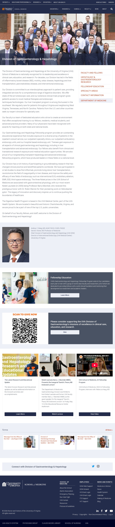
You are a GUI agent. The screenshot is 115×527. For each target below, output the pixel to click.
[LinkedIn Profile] (97, 511)
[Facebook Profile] (101, 511)
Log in (111, 514)
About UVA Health (59, 2)
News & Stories (101, 2)
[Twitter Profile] (106, 511)
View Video (95, 414)
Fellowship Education (92, 86)
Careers (111, 2)
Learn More (65, 295)
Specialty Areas (89, 91)
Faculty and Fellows (91, 73)
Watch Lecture (57, 414)
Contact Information (92, 95)
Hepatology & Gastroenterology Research (91, 79)
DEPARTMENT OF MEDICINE (93, 100)
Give (64, 332)
